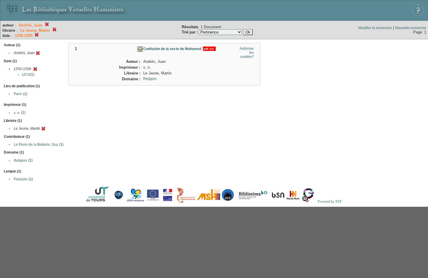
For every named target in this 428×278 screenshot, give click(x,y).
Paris (18, 94)
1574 (26, 75)
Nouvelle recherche (410, 28)
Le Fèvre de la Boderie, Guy (36, 144)
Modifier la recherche (375, 28)
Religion (20, 160)
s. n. (17, 113)
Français (20, 179)
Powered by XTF (330, 201)
